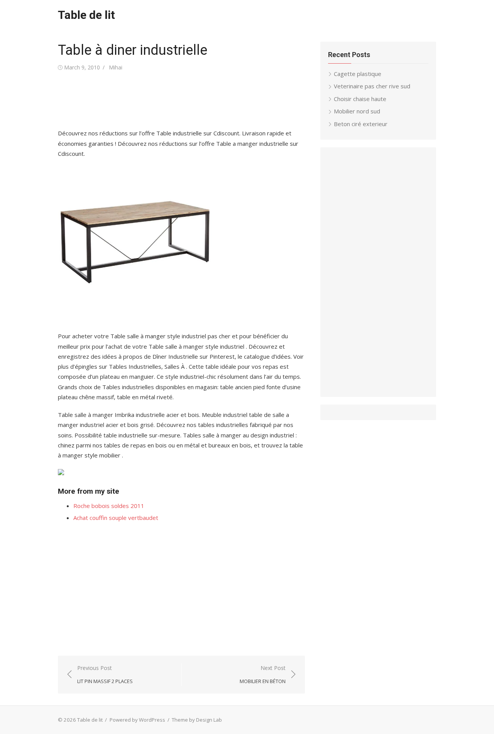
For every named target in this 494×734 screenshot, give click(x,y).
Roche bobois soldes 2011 (108, 506)
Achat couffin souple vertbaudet (115, 517)
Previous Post (105, 674)
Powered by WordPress (137, 719)
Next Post (263, 674)
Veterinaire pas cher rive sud (372, 86)
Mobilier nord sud (357, 111)
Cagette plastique (357, 74)
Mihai (115, 67)
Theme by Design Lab (197, 719)
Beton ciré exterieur (360, 124)
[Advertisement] (198, 100)
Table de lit (86, 15)
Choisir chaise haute (360, 99)
